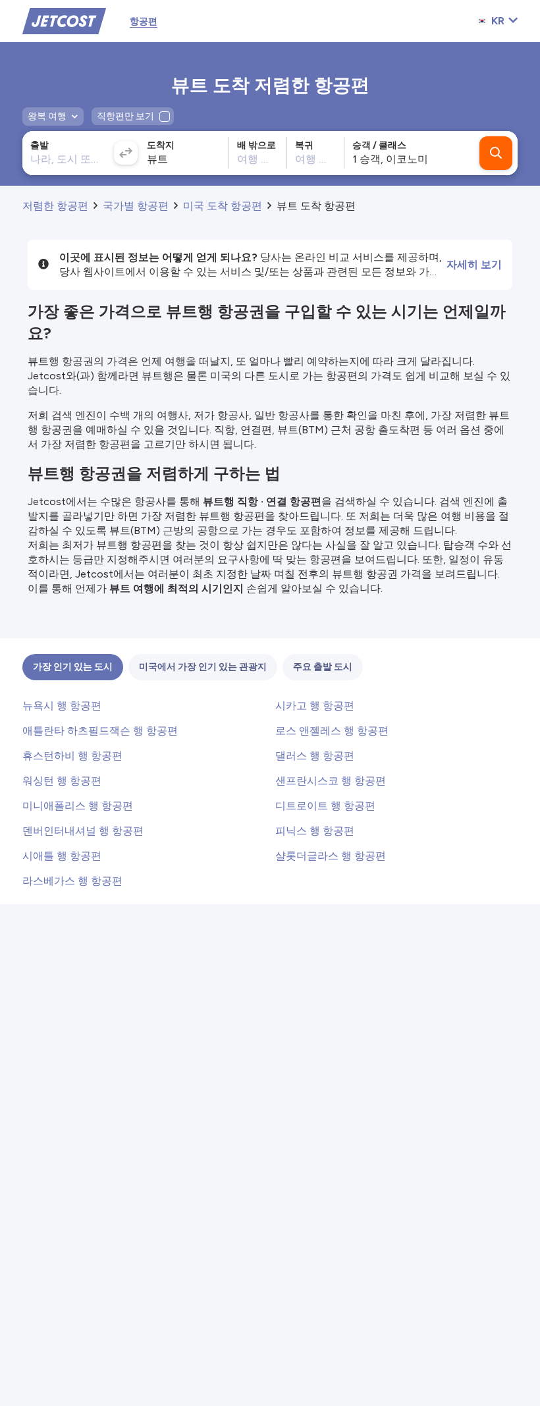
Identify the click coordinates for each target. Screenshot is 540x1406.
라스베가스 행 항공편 (72, 881)
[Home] (64, 20)
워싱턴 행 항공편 (61, 780)
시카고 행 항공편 (314, 705)
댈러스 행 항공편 (314, 755)
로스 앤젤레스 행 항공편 (332, 730)
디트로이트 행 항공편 (325, 805)
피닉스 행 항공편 (314, 831)
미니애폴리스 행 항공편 (77, 805)
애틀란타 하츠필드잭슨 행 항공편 (100, 730)
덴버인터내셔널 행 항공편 (83, 831)
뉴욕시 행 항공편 (61, 705)
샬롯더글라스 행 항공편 (330, 856)
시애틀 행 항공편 (61, 856)
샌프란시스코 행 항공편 (330, 780)
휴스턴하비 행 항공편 (72, 755)
